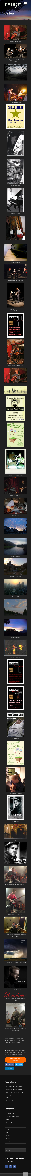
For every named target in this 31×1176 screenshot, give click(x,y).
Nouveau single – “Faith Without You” (15, 1086)
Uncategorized (10, 1113)
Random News (10, 1122)
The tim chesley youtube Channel (15, 1059)
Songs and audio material (12, 1116)
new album (9, 1142)
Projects (8, 1135)
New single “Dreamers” (12, 1100)
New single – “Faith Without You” (14, 1089)
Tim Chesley (8, 1050)
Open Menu (25, 3)
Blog (7, 1119)
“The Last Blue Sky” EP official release (15, 1092)
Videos (8, 1126)
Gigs (7, 1129)
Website (8, 1138)
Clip (7, 1132)
